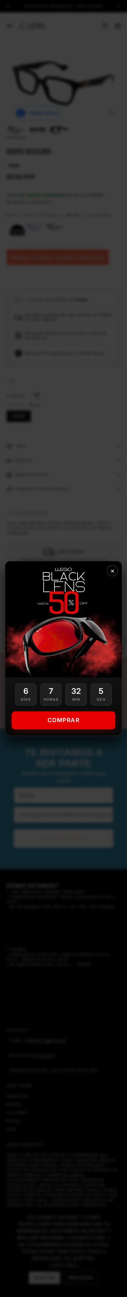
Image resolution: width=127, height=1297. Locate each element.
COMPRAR (64, 720)
